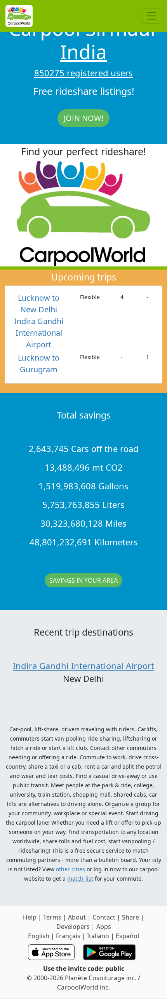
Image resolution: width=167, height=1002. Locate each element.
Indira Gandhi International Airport (83, 665)
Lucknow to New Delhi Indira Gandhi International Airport (38, 321)
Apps (103, 926)
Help (30, 917)
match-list (80, 878)
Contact (103, 917)
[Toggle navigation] (151, 16)
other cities (70, 869)
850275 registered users (83, 73)
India (83, 52)
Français (68, 936)
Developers (73, 926)
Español (127, 936)
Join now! (83, 118)
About (77, 917)
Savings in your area (83, 580)
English (38, 936)
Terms (52, 917)
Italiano (98, 936)
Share (130, 917)
